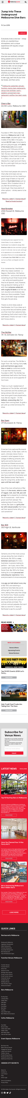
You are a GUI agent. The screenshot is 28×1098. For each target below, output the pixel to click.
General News (14, 648)
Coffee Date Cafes (5, 1028)
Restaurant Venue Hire (6, 1057)
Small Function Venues (7, 976)
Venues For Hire (5, 970)
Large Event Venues (6, 1051)
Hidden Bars (4, 1000)
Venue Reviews (14, 653)
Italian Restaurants (6, 946)
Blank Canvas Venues (6, 1047)
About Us (3, 1070)
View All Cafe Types (6, 1034)
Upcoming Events (14, 650)
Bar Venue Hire (5, 1045)
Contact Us (4, 1072)
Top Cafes (3, 1025)
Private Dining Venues (6, 1055)
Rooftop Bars (4, 997)
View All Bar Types (5, 1012)
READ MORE (9, 677)
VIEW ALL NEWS (23, 768)
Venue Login (4, 1077)
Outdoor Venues (5, 1053)
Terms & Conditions (6, 1080)
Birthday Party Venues (6, 972)
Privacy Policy (4, 1082)
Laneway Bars (4, 998)
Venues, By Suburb (6, 985)
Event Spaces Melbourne (10, 1039)
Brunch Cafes (4, 1027)
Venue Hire (4, 968)
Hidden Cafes (4, 1030)
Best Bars (3, 1008)
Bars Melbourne (7, 990)
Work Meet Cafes (5, 1032)
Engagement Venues (6, 1049)
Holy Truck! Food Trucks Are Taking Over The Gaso (11, 705)
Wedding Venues (5, 982)
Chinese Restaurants (6, 948)
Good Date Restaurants (7, 950)
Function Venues (5, 965)
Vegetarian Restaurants (7, 944)
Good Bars (3, 1006)
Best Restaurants (5, 951)
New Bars (3, 1004)
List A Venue (4, 1074)
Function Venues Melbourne (11, 958)
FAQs (2, 1075)
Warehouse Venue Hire (6, 1059)
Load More (14, 912)
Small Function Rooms (7, 974)
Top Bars (3, 1010)
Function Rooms (5, 966)
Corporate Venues (5, 978)
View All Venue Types (6, 983)
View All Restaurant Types (7, 953)
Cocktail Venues (5, 980)
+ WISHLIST (22, 33)
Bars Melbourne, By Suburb (8, 1013)
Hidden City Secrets (10, 1063)
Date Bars (3, 1002)
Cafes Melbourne (7, 1018)
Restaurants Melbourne (10, 935)
